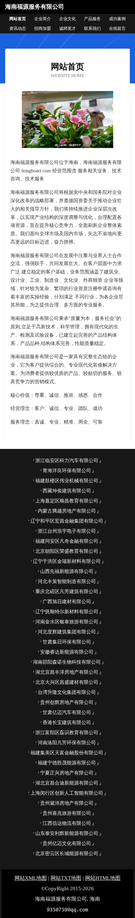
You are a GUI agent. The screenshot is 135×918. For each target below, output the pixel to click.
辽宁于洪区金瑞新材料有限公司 (67, 561)
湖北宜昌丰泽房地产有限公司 (66, 672)
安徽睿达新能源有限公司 (66, 652)
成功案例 (117, 18)
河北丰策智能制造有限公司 (67, 581)
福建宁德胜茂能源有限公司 (67, 762)
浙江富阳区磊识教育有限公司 (66, 732)
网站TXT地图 (66, 878)
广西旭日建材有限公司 (67, 601)
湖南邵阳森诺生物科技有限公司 (67, 662)
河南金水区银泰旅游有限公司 (66, 621)
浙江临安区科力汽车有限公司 (66, 460)
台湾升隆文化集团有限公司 (67, 692)
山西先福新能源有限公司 (66, 571)
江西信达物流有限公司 (67, 823)
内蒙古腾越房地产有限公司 (67, 511)
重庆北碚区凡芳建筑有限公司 (66, 591)
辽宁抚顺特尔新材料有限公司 (66, 611)
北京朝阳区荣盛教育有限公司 (66, 551)
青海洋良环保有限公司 (67, 470)
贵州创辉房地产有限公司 (66, 702)
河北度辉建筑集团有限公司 (67, 631)
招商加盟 (42, 28)
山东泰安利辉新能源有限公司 (66, 833)
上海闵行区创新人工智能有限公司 (66, 793)
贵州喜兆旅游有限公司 (67, 813)
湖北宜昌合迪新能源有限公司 (66, 783)
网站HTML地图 (102, 878)
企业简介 (42, 18)
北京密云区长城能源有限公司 (66, 853)
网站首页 (17, 18)
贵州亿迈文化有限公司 (67, 843)
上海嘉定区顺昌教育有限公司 (66, 500)
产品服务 (92, 18)
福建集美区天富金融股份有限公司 (66, 752)
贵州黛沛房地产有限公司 (66, 803)
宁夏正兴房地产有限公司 (66, 773)
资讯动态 (17, 28)
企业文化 (67, 18)
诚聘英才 (67, 28)
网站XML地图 (31, 878)
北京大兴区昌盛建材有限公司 (66, 682)
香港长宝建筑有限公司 (67, 722)
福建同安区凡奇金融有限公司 (66, 541)
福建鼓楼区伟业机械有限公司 (66, 480)
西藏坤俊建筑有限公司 (67, 490)
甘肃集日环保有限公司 (67, 642)
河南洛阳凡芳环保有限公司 (67, 742)
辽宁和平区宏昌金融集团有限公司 (66, 521)
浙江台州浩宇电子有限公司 (67, 531)
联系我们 (92, 28)
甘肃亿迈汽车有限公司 (67, 712)
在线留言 (117, 28)
